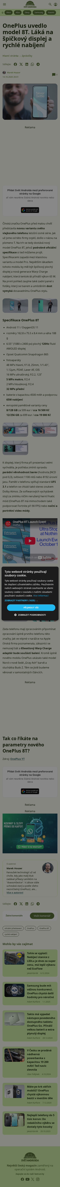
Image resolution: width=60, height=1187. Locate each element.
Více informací (40, 595)
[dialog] (30, 593)
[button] (30, 600)
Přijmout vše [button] (31, 607)
